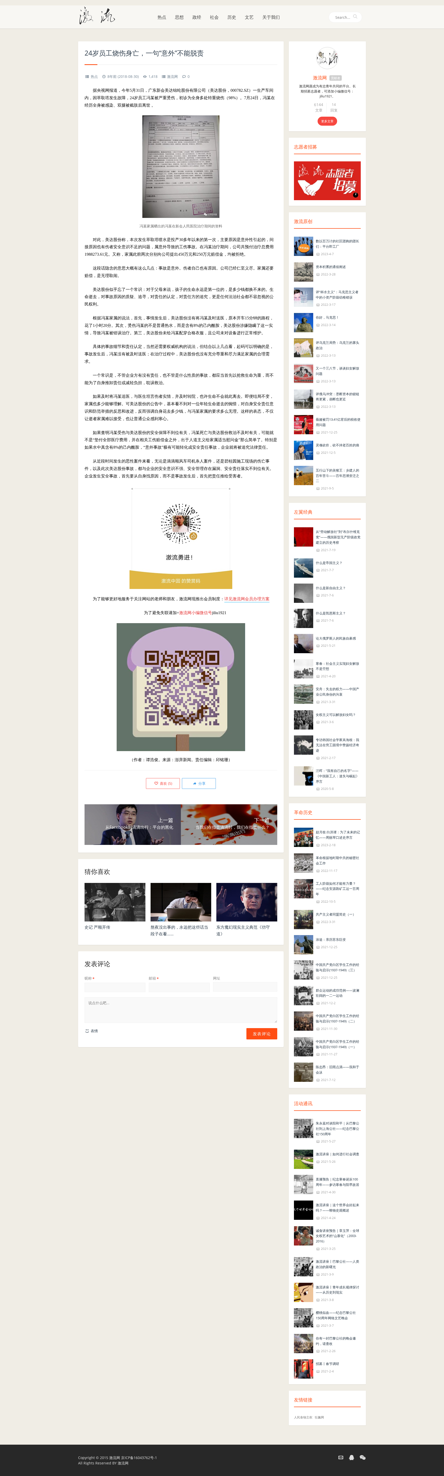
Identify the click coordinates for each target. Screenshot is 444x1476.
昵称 (90, 978)
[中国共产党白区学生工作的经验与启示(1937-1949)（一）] (303, 1046)
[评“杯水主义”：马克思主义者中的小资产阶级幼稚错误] (303, 296)
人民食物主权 (303, 1417)
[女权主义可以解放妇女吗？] (303, 719)
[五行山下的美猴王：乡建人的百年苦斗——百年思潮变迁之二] (303, 475)
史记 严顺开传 (97, 927)
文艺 (249, 17)
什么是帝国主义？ (329, 562)
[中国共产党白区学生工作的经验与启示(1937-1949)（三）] (303, 969)
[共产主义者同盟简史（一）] (303, 919)
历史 (231, 17)
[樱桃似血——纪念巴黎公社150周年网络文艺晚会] (303, 1317)
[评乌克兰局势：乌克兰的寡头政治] (303, 347)
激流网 (172, 76)
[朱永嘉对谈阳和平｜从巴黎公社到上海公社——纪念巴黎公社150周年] (303, 1128)
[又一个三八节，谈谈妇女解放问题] (303, 373)
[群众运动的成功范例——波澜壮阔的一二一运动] (303, 995)
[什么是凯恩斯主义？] (303, 617)
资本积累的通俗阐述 (331, 266)
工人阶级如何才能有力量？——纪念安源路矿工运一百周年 (337, 889)
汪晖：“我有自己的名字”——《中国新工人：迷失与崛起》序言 (337, 776)
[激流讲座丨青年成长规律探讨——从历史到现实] (303, 1291)
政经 (196, 17)
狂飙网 (319, 1417)
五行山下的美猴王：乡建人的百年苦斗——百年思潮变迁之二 (337, 475)
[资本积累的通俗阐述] (303, 271)
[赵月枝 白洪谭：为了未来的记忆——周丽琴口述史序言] (303, 837)
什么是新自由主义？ (331, 588)
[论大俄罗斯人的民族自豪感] (303, 643)
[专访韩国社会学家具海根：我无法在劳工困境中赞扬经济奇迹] (303, 744)
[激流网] (99, 15)
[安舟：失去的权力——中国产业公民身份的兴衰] (303, 693)
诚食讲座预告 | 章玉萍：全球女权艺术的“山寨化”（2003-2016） (337, 1236)
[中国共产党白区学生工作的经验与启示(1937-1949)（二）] (303, 1020)
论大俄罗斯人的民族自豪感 (336, 638)
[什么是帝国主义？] (303, 567)
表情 (94, 1030)
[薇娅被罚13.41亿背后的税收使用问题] (303, 424)
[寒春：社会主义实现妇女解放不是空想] (303, 668)
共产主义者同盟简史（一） (336, 914)
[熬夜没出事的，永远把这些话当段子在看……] (181, 902)
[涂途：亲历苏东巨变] (303, 944)
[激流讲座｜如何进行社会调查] (303, 1159)
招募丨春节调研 (327, 1363)
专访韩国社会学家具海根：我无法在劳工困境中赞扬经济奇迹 (337, 745)
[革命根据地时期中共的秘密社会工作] (303, 862)
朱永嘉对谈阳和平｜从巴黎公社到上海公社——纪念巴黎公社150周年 (337, 1128)
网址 (216, 978)
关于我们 (271, 17)
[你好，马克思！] (303, 322)
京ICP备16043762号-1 (139, 1457)
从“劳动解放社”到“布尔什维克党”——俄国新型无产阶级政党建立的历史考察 (338, 537)
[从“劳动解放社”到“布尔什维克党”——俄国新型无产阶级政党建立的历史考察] (303, 536)
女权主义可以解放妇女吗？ (336, 714)
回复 (334, 110)
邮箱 (154, 978)
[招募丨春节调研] (303, 1368)
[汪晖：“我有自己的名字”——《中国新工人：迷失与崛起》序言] (303, 775)
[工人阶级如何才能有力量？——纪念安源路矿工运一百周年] (303, 888)
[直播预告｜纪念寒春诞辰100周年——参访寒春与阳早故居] (303, 1184)
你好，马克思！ (327, 317)
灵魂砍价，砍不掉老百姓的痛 (337, 445)
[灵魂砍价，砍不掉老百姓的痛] (303, 449)
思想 (179, 17)
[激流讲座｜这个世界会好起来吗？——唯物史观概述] (303, 1209)
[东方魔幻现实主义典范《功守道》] (246, 902)
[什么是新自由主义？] (303, 592)
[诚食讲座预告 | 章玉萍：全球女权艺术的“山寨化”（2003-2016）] (303, 1235)
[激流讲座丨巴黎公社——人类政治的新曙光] (303, 1266)
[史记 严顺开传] (115, 902)
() (165, 783)
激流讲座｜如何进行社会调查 (337, 1154)
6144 (318, 104)
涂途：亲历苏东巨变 (331, 939)
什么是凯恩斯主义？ (331, 613)
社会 (214, 17)
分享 (201, 783)
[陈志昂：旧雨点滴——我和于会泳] (303, 1071)
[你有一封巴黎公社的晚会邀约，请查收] (303, 1343)
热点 (162, 17)
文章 (318, 110)
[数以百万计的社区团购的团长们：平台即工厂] (303, 245)
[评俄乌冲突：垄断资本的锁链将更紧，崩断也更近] (303, 398)
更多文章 (327, 121)
